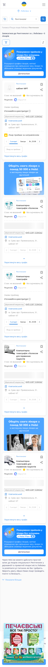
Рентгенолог (21, 84)
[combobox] (24, 19)
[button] (41, 90)
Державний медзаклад (14, 116)
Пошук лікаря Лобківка (19, 27)
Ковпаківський (15, 120)
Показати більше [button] (13, 589)
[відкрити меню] (43, 5)
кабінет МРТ (22, 88)
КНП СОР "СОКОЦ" (34, 116)
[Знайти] (43, 19)
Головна (5, 27)
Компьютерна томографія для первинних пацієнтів (26, 470)
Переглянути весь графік (15, 156)
